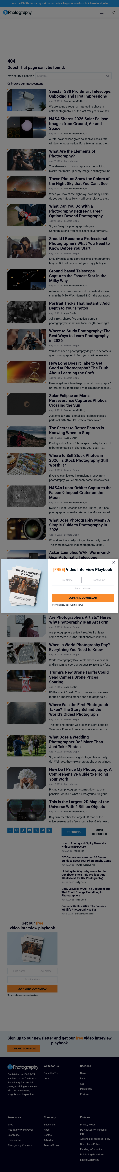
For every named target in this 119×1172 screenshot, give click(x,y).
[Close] (114, 562)
